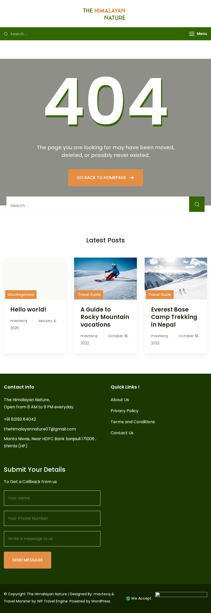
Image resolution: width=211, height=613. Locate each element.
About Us (120, 400)
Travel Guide (89, 294)
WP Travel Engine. (52, 601)
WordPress (100, 601)
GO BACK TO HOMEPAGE (102, 178)
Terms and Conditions (133, 422)
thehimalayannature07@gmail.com (40, 429)
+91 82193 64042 (20, 419)
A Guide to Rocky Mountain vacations (105, 316)
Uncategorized (21, 294)
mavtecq (102, 594)
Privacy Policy (124, 411)
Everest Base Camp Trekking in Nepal (174, 316)
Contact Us (122, 433)
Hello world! (28, 309)
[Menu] (191, 34)
